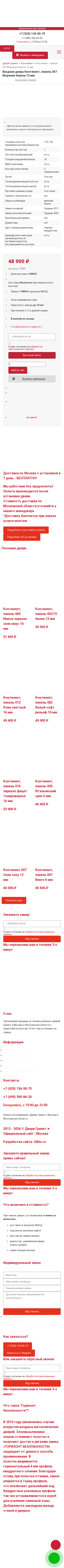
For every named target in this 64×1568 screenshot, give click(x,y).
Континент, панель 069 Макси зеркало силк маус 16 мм (15, 619)
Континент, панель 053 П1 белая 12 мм (46, 614)
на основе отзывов (25, 80)
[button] (59, 52)
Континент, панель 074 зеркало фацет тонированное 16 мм (15, 791)
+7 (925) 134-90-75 (32, 33)
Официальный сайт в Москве (32, 28)
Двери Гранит (10, 63)
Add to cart (17, 370)
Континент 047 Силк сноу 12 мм (15, 875)
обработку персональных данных (25, 348)
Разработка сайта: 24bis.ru (24, 1142)
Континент (27, 63)
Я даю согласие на (25, 347)
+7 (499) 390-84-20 (32, 38)
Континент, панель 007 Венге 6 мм (44, 875)
